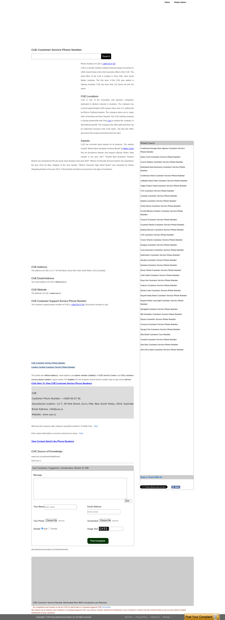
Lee (109, 121)
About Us (128, 617)
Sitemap (166, 617)
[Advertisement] (106, 23)
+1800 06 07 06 (108, 64)
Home (167, 2)
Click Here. (106, 607)
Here (96, 426)
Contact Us (155, 617)
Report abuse (180, 2)
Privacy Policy (141, 617)
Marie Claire (128, 148)
